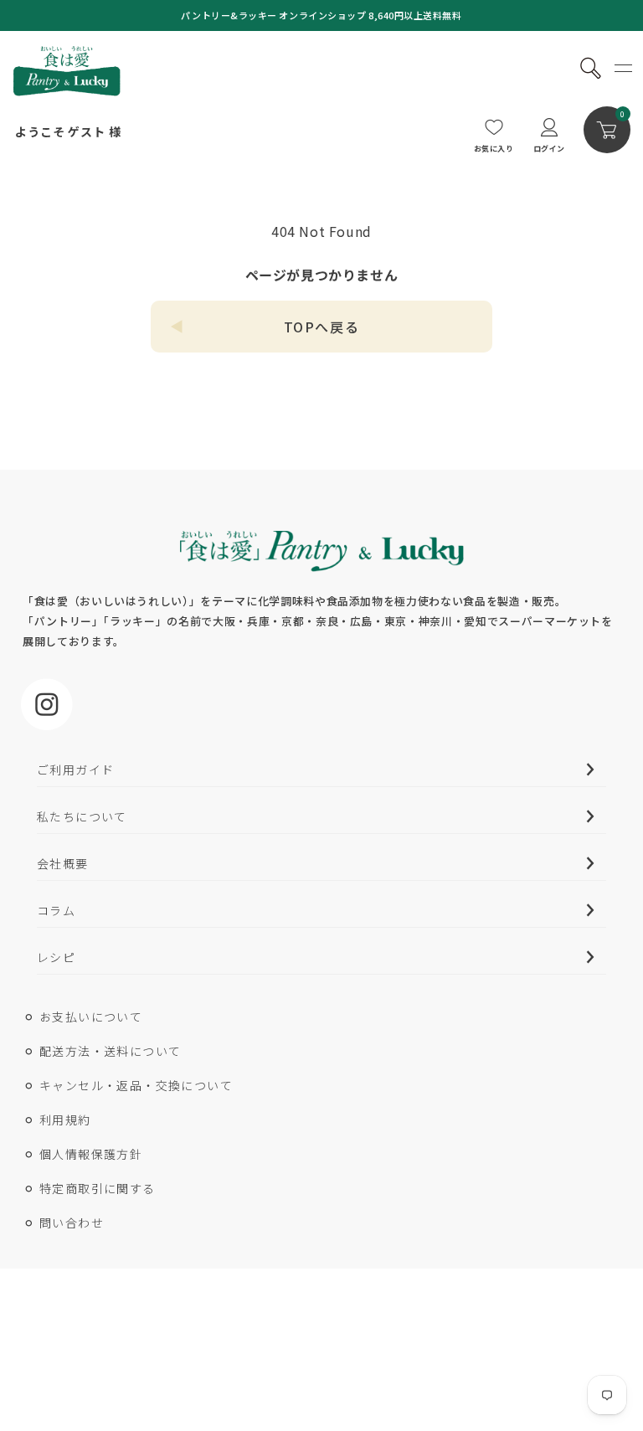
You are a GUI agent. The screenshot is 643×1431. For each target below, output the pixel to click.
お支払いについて (90, 1016)
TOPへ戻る (322, 327)
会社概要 (63, 863)
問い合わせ (71, 1222)
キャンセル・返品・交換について (136, 1085)
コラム (56, 910)
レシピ (56, 957)
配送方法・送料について (110, 1050)
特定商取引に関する (97, 1188)
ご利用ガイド (75, 769)
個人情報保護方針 (90, 1153)
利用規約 (65, 1119)
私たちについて (82, 816)
